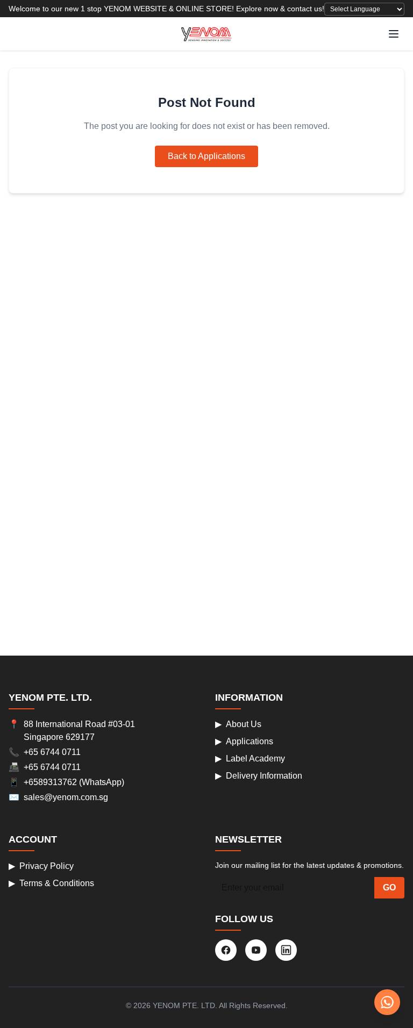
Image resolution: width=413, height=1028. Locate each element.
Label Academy (250, 758)
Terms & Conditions (51, 883)
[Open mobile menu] (393, 34)
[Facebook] (226, 950)
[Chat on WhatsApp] (387, 1002)
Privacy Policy (41, 866)
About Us (238, 724)
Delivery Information (258, 775)
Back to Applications (206, 156)
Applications (244, 741)
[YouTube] (256, 950)
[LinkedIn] (286, 950)
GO (389, 887)
